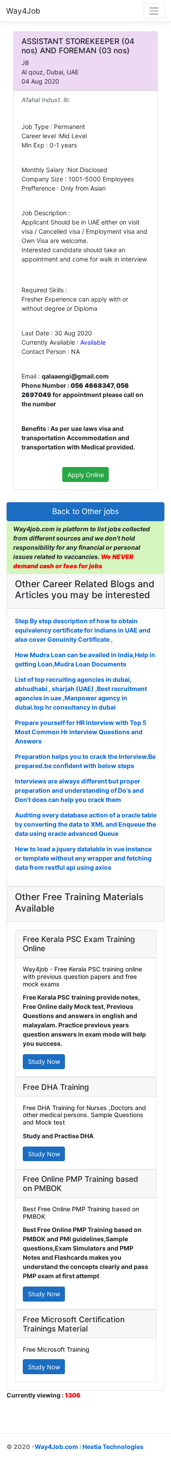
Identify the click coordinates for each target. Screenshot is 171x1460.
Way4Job (23, 10)
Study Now (44, 1061)
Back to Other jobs (85, 511)
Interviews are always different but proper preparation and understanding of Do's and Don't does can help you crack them (79, 790)
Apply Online (86, 474)
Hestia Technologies (112, 1446)
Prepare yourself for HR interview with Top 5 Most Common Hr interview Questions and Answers (80, 732)
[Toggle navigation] (154, 10)
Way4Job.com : (58, 1446)
